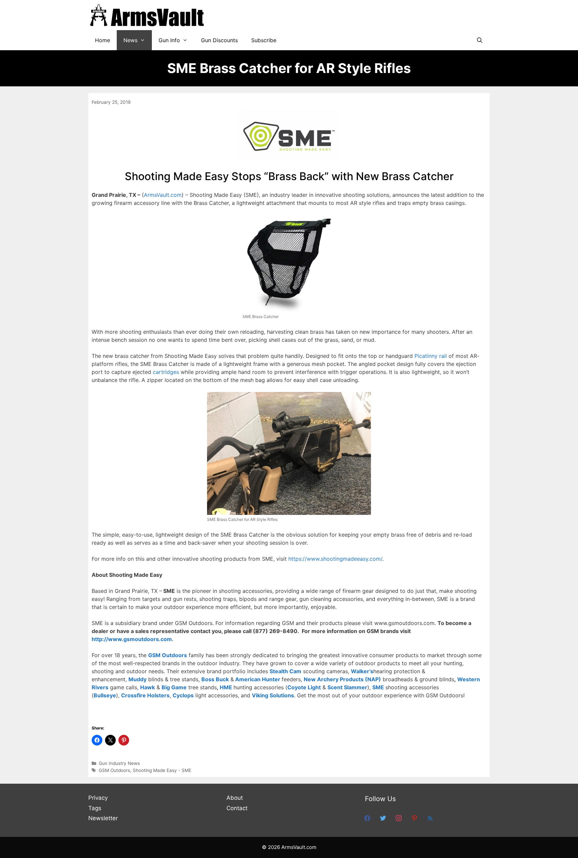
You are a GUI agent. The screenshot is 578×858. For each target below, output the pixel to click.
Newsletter (103, 818)
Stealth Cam (285, 671)
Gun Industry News (119, 763)
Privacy (98, 797)
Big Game (174, 687)
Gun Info (169, 40)
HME (226, 687)
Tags (94, 808)
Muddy (137, 679)
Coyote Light (304, 687)
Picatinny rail (430, 356)
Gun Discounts (219, 40)
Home (102, 40)
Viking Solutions (273, 695)
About (234, 797)
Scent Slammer (347, 687)
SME (378, 687)
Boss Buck (215, 679)
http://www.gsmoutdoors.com (132, 639)
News (130, 40)
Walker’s (362, 671)
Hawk (147, 687)
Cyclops (183, 695)
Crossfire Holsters (145, 695)
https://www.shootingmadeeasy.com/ (335, 558)
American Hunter (257, 679)
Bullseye (105, 695)
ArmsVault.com (163, 194)
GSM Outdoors (167, 655)
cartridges (166, 372)
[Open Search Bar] (479, 40)
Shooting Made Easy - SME (162, 770)
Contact (237, 808)
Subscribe (263, 40)
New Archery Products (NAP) (342, 679)
